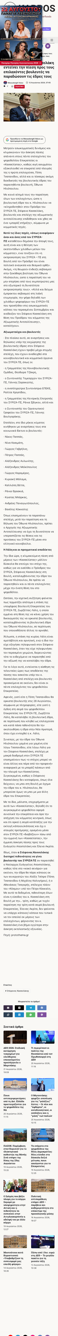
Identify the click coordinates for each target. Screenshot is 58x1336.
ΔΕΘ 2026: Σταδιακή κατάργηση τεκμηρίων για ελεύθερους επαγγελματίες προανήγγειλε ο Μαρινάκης (14, 1056)
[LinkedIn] (19, 1014)
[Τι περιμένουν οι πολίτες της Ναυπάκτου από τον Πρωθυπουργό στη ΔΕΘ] (42, 1037)
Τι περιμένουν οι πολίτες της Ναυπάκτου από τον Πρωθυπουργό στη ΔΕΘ (41, 1053)
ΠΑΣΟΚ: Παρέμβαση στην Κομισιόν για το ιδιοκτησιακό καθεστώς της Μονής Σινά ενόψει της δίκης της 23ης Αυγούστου (15, 1154)
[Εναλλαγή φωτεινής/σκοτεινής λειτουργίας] (43, 40)
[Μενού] (52, 40)
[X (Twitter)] (19, 1007)
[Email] (8, 1007)
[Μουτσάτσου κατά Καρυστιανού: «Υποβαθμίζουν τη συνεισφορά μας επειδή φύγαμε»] (15, 1241)
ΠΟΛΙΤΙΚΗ (19, 86)
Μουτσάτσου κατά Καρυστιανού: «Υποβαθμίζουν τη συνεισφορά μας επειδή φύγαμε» (13, 1258)
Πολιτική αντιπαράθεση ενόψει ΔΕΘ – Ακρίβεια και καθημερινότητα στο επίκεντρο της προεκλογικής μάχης (42, 1205)
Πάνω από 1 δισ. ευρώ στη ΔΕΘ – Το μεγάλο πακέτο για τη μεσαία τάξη (42, 1257)
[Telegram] (30, 1007)
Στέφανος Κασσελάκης (17, 991)
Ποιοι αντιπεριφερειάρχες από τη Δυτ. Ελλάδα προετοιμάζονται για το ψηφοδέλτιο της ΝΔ (15, 1102)
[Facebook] (41, 1007)
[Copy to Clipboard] (8, 1014)
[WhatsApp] (30, 1014)
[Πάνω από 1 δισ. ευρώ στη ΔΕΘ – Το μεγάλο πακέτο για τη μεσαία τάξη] (42, 1241)
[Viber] (48, 46)
